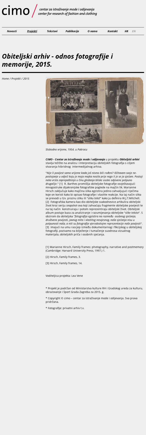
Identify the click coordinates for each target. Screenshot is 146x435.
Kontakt (113, 31)
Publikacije (72, 31)
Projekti (32, 31)
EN (134, 31)
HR (126, 31)
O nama (92, 31)
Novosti (12, 31)
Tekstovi (52, 31)
